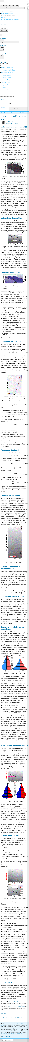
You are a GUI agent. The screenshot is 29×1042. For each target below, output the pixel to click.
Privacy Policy (4, 1033)
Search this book (3, 25)
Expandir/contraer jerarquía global (2, 113)
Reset (2, 40)
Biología (24, 112)
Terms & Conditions (11, 1033)
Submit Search (4, 30)
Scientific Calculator (7, 77)
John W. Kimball (9, 121)
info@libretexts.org (6, 1036)
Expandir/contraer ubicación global (27, 112)
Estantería (15, 112)
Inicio (7, 112)
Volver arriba (3, 1013)
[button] (5, 87)
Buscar (3, 1040)
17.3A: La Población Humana (14, 1001)
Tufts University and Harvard (12, 123)
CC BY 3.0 (6, 1005)
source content (21, 1006)
